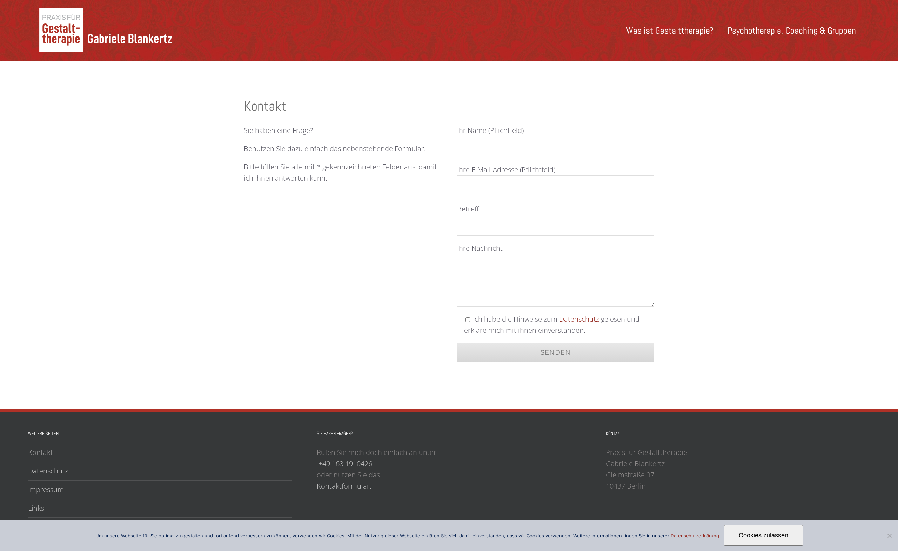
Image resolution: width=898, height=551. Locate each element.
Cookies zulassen (763, 535)
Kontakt (40, 452)
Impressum (46, 489)
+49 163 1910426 (345, 463)
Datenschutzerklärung (695, 535)
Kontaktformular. (344, 486)
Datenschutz (579, 319)
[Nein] (889, 535)
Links (36, 508)
